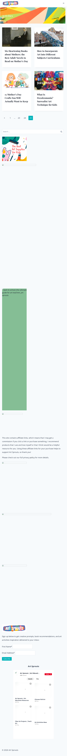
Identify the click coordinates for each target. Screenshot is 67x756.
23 (19, 118)
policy (32, 457)
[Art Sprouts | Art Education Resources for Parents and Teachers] (16, 673)
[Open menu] (63, 3)
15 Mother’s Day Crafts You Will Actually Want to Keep (16, 98)
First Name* (7, 646)
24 (25, 118)
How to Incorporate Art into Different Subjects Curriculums (48, 54)
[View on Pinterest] (31, 684)
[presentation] (16, 37)
